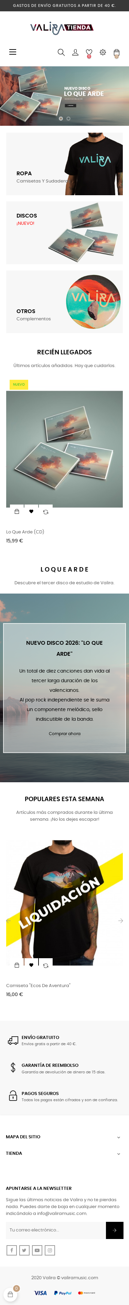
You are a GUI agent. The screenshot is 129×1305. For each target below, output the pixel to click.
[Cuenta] (75, 52)
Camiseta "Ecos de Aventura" (38, 986)
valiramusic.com (79, 1278)
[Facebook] (11, 1250)
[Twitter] (24, 1250)
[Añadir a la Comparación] (46, 511)
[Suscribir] (114, 1230)
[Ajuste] (103, 52)
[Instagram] (49, 1250)
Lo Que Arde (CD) (25, 532)
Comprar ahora (64, 734)
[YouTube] (37, 1250)
